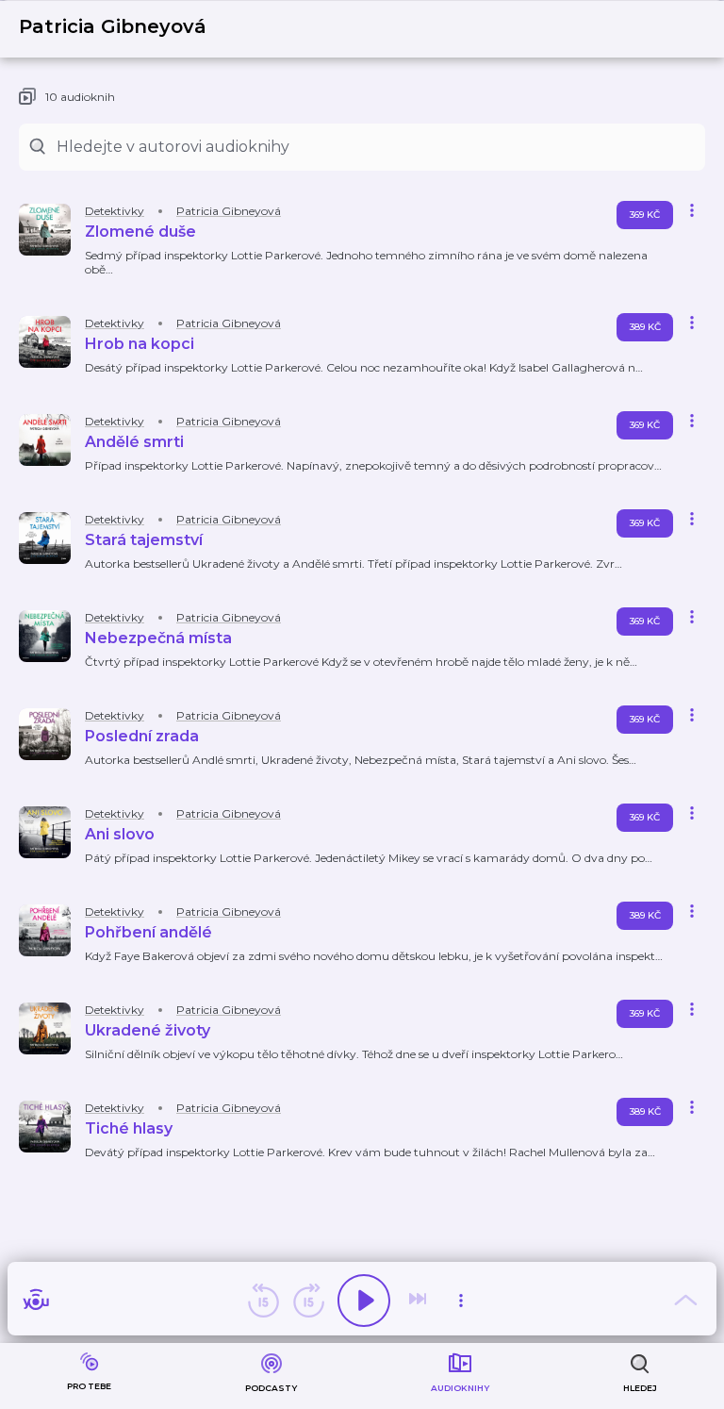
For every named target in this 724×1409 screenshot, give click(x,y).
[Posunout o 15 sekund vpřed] (308, 1300)
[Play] (364, 1301)
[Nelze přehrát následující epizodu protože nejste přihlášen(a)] (419, 1300)
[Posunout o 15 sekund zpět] (263, 1300)
